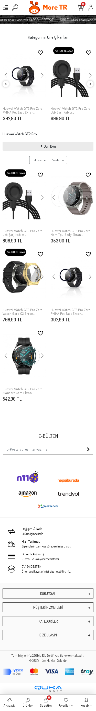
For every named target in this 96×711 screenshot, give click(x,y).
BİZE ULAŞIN (48, 635)
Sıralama (58, 160)
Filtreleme (39, 160)
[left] (6, 84)
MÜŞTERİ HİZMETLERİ (48, 607)
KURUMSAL (48, 593)
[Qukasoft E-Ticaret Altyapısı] (48, 689)
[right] (90, 84)
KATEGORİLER (48, 621)
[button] (6, 75)
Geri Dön (50, 146)
